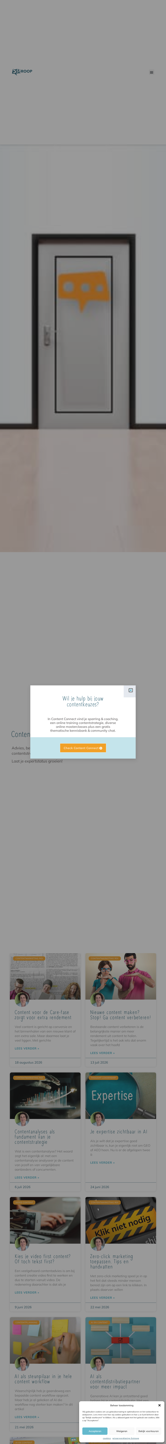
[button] (159, 1405)
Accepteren (95, 1431)
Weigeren (121, 1431)
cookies (107, 1438)
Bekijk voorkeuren (148, 1431)
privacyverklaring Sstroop (126, 1438)
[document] (83, 722)
